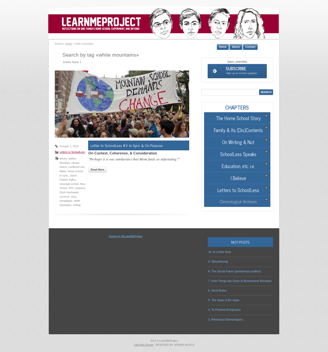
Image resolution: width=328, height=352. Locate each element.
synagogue (66, 200)
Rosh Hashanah (69, 192)
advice (63, 158)
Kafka (72, 179)
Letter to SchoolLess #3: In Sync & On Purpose (127, 145)
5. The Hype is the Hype (223, 300)
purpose (80, 188)
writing (76, 205)
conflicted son (76, 166)
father (63, 171)
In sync (64, 175)
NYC (71, 188)
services (65, 196)
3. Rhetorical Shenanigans (225, 319)
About (236, 46)
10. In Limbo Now (219, 252)
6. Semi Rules (217, 290)
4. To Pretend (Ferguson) (224, 309)
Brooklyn (65, 162)
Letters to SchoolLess (72, 152)
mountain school (69, 183)
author (72, 158)
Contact (250, 46)
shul (73, 196)
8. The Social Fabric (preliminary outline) (234, 271)
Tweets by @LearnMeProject (125, 236)
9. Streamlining (218, 261)
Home (68, 43)
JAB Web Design (143, 344)
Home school (75, 171)
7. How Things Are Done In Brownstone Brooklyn (240, 281)
